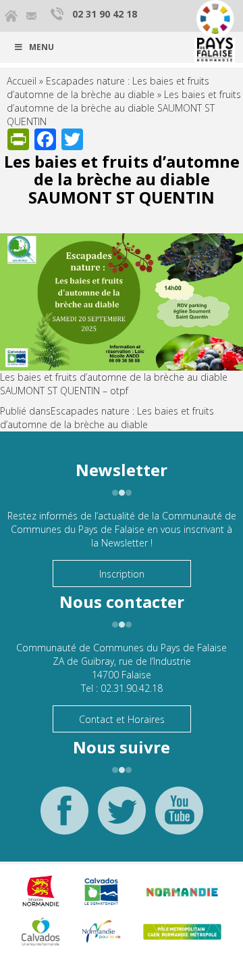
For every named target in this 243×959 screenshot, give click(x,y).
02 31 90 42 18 (104, 13)
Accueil (21, 80)
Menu (41, 47)
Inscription (121, 573)
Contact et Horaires (122, 719)
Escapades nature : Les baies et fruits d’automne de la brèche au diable (108, 87)
